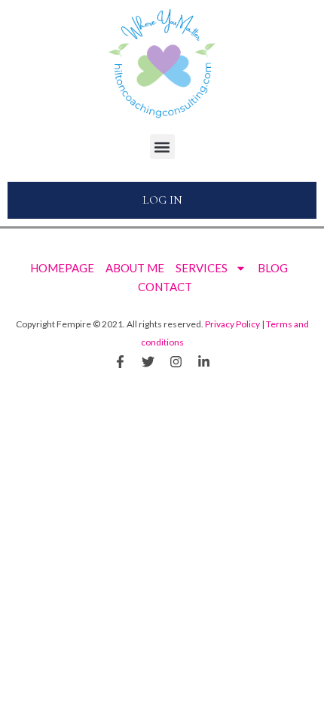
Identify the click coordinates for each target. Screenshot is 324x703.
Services (202, 268)
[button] (162, 146)
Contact (165, 286)
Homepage (62, 268)
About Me (134, 268)
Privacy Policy (232, 324)
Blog (273, 268)
